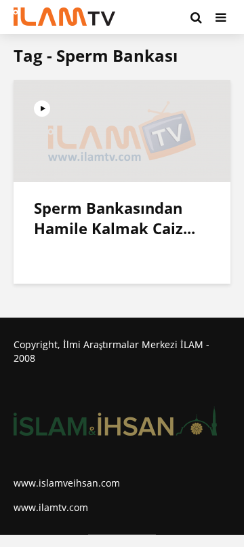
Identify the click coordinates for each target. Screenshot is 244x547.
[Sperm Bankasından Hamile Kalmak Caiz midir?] (122, 129)
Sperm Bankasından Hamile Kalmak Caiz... (114, 217)
